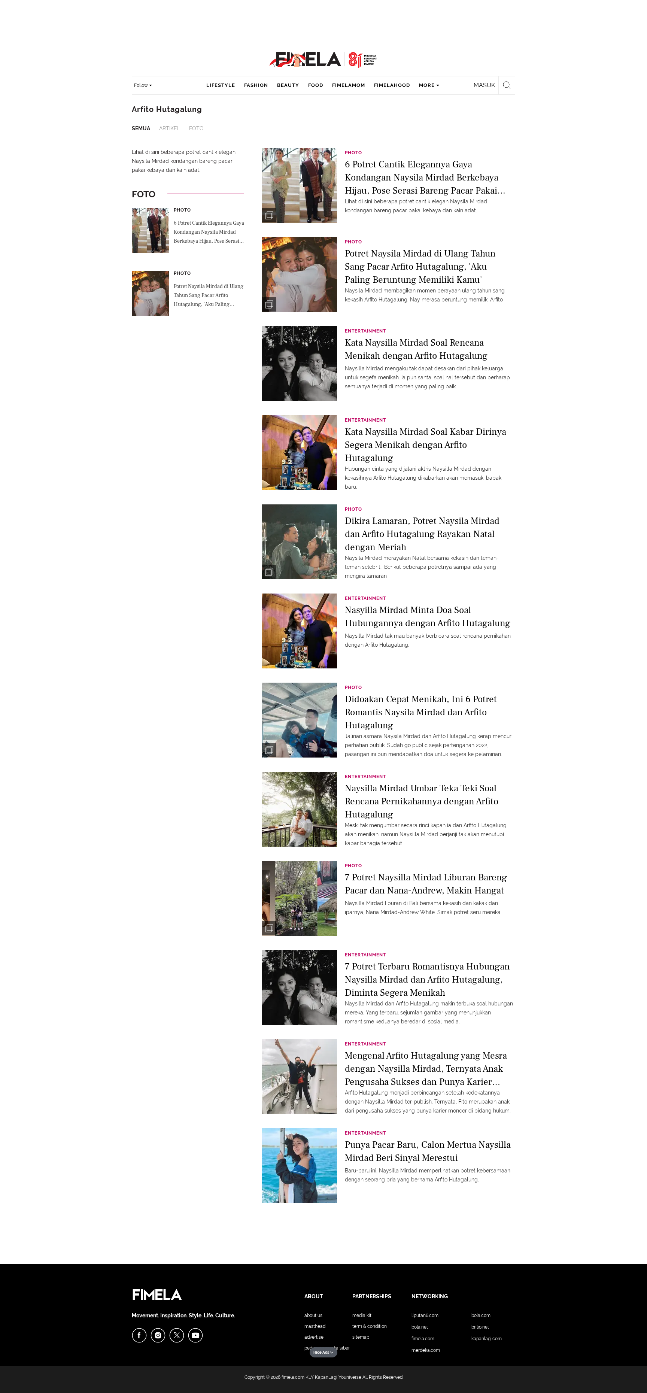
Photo (182, 210)
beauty (288, 85)
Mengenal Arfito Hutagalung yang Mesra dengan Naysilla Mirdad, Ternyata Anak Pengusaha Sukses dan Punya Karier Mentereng (426, 1068)
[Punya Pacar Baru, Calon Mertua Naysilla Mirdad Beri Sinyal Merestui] (299, 1165)
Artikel (169, 128)
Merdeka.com (425, 1350)
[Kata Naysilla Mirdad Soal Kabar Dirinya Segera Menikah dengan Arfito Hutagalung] (299, 452)
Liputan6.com (424, 1315)
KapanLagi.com (486, 1338)
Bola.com (480, 1315)
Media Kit (361, 1315)
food (315, 85)
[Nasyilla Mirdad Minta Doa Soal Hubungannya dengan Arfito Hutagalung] (299, 631)
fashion (256, 85)
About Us (313, 1315)
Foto (196, 128)
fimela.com (293, 1377)
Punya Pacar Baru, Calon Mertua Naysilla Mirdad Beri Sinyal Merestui (428, 1151)
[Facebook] (139, 1335)
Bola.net (419, 1327)
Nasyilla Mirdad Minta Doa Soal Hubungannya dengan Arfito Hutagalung (427, 616)
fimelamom (348, 85)
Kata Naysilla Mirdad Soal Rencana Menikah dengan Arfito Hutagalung (416, 349)
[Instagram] (158, 1335)
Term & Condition (369, 1326)
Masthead (314, 1326)
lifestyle (220, 85)
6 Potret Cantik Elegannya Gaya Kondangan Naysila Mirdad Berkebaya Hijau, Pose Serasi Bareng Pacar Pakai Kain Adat (209, 233)
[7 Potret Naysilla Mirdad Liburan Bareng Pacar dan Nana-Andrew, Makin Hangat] (299, 898)
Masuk (484, 85)
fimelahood (392, 85)
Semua (141, 128)
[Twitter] (176, 1335)
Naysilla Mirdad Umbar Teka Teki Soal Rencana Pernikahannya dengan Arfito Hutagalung (421, 800)
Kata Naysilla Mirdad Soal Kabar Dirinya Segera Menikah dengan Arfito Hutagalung (425, 444)
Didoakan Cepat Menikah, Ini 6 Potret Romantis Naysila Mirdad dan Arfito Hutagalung (421, 711)
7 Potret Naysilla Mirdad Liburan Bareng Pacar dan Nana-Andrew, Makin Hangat (426, 883)
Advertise (314, 1337)
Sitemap (360, 1337)
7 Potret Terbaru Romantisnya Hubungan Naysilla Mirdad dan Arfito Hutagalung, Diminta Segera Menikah (427, 979)
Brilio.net (480, 1327)
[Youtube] (195, 1335)
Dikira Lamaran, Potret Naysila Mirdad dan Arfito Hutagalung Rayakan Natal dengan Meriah (422, 533)
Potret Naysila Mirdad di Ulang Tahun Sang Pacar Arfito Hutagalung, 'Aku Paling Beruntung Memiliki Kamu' (208, 296)
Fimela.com (422, 1338)
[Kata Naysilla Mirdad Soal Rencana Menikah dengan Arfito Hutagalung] (299, 363)
